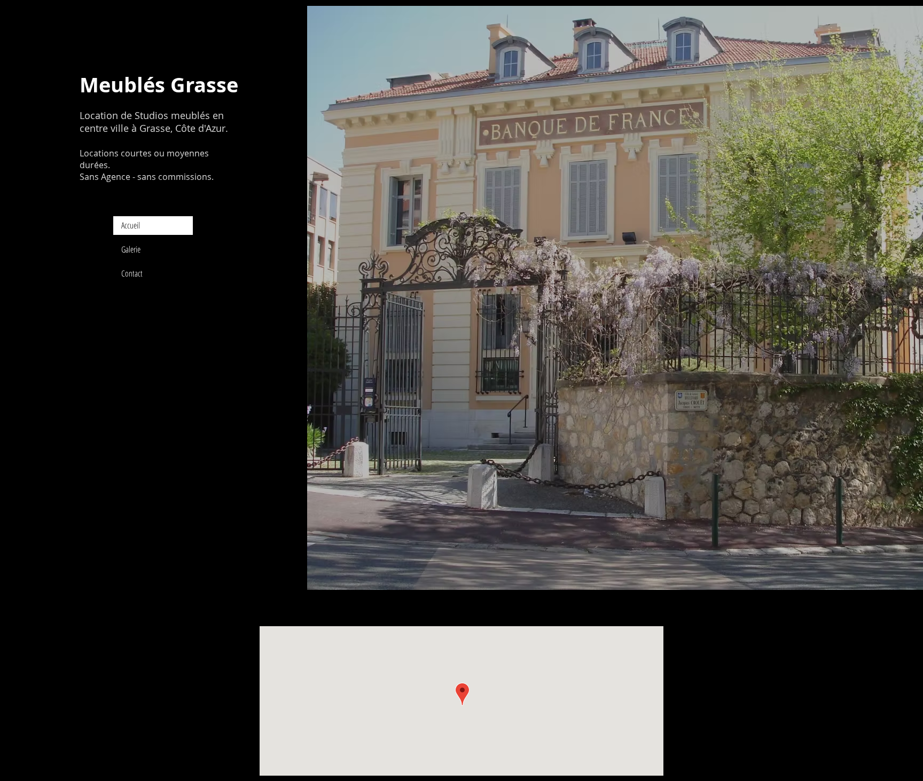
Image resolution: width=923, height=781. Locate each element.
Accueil (130, 225)
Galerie (130, 249)
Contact (132, 273)
